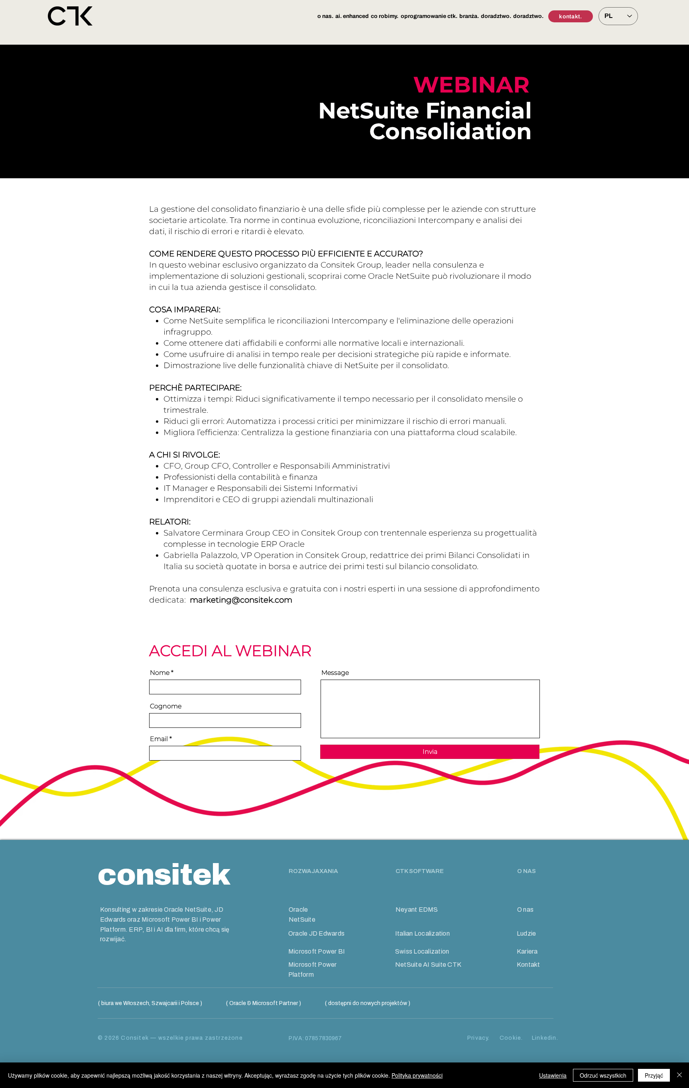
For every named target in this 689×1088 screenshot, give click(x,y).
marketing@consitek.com (241, 600)
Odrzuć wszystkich (603, 1075)
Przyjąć (654, 1075)
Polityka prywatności (417, 1075)
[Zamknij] (679, 1075)
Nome (159, 673)
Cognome (165, 706)
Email (159, 739)
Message (335, 673)
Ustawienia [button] (553, 1075)
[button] (325, 16)
